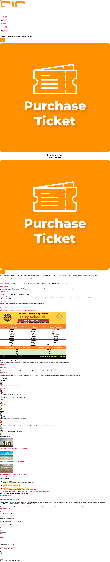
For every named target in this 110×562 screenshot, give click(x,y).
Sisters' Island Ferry (3, 301)
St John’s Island (6, 18)
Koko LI (3, 415)
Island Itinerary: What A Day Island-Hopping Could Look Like (14, 474)
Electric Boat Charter (4, 372)
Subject (1, 553)
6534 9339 (5, 524)
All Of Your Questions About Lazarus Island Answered (12, 461)
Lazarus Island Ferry (4, 286)
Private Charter (3, 367)
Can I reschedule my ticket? (5, 508)
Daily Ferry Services (3, 364)
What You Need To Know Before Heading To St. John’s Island (14, 448)
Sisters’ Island (6, 19)
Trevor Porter (4, 391)
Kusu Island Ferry (3, 296)
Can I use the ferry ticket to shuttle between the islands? (10, 499)
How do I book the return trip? (5, 495)
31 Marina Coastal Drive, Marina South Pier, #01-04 (10, 547)
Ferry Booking (4, 20)
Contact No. (2, 531)
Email (1, 533)
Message (1, 536)
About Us (3, 15)
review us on (2, 388)
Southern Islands (4, 16)
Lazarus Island (2, 288)
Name (1, 530)
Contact (3, 31)
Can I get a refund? (3, 511)
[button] (55, 286)
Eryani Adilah (4, 404)
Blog (2, 22)
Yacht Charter (4, 23)
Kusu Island (5, 17)
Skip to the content (2, 0)
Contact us (1, 378)
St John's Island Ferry (4, 291)
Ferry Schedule (4, 21)
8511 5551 (4, 545)
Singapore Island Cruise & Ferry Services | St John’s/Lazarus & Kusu (9, 385)
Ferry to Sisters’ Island (6, 307)
